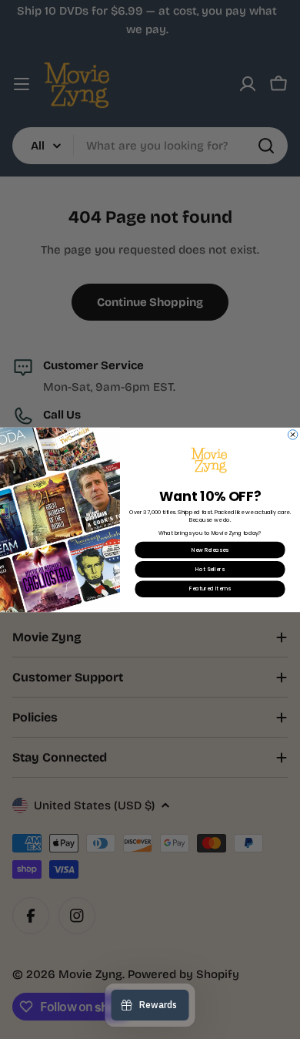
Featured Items (209, 589)
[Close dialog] (292, 434)
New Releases (210, 549)
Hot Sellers (209, 569)
